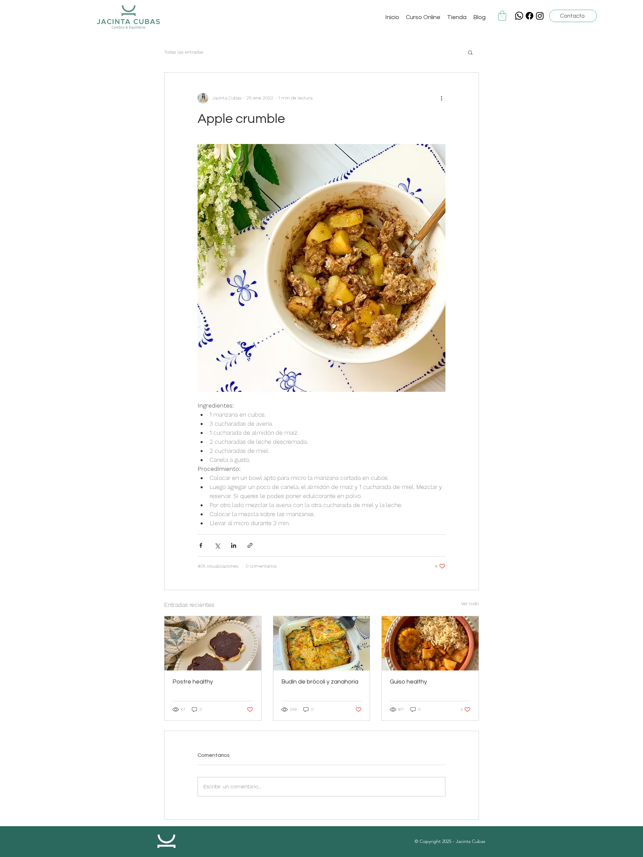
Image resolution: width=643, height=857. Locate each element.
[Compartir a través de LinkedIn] (233, 545)
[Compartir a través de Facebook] (201, 545)
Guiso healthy (408, 682)
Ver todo (470, 603)
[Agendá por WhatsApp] (519, 16)
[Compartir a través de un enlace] (250, 545)
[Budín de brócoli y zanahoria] (321, 643)
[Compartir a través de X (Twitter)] (217, 545)
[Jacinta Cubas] (529, 16)
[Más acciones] (441, 98)
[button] (502, 16)
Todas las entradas (183, 52)
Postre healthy (192, 682)
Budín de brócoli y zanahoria (319, 682)
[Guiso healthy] (430, 643)
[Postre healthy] (212, 643)
